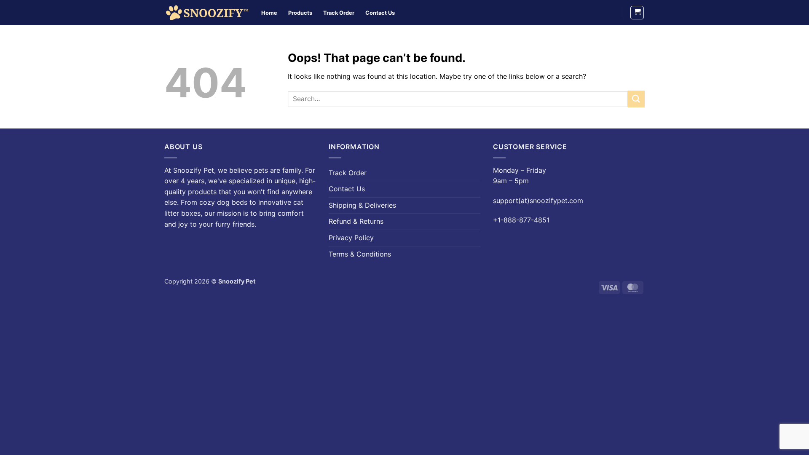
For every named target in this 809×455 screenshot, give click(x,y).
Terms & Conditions (360, 254)
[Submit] (636, 99)
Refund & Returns (356, 221)
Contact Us (380, 13)
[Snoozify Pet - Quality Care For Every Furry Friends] (206, 12)
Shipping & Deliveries (362, 205)
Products (300, 13)
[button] (637, 12)
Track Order (338, 13)
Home (269, 13)
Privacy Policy (351, 237)
